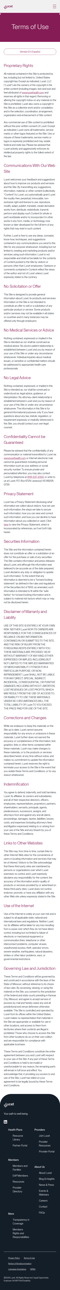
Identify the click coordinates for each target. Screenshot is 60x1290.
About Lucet (45, 1172)
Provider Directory (17, 1189)
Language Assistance (17, 1269)
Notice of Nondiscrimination (19, 1264)
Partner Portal (20, 1145)
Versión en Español (30, 51)
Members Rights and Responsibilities (21, 1233)
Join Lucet (44, 1135)
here (6, 524)
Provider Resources (45, 1143)
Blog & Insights (47, 1178)
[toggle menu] (54, 6)
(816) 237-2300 (35, 477)
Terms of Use (29, 1258)
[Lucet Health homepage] (8, 6)
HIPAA (32, 1269)
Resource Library (18, 1137)
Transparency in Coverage (21, 1221)
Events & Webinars (44, 1192)
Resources (18, 1181)
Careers (43, 1200)
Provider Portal (46, 1151)
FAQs (42, 1212)
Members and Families (20, 1167)
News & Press (46, 1184)
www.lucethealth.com (33, 92)
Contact (43, 1206)
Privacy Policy (14, 1258)
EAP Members (20, 1175)
